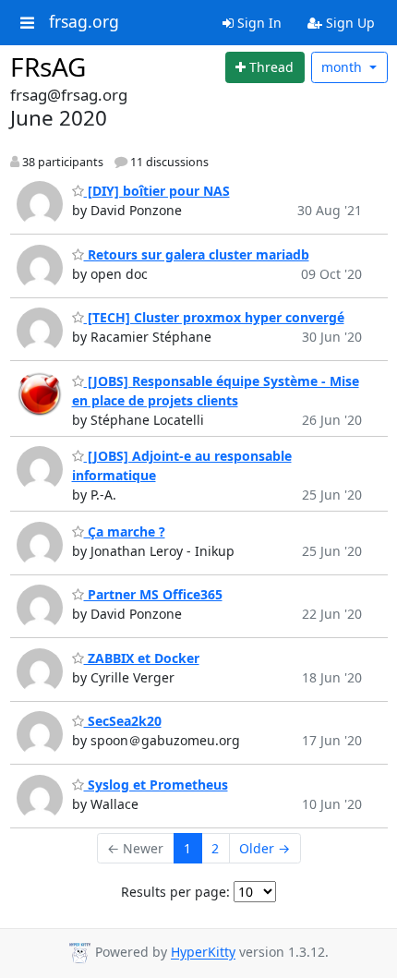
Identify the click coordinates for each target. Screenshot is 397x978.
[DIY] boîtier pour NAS (157, 190)
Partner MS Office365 (153, 594)
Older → (264, 848)
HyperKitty (203, 952)
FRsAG (48, 66)
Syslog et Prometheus (156, 784)
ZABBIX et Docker (141, 658)
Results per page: (175, 891)
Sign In (258, 22)
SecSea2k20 (123, 721)
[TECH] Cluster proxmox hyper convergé (214, 317)
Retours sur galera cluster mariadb (196, 254)
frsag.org (84, 22)
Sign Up (348, 22)
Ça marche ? (124, 531)
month (343, 67)
